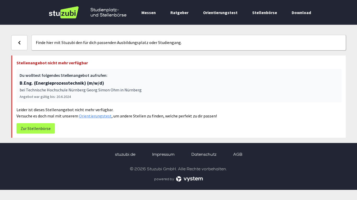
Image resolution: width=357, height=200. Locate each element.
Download (301, 12)
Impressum (163, 154)
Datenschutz (203, 154)
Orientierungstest (220, 12)
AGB (237, 154)
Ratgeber (179, 12)
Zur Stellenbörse (36, 128)
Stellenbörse (264, 12)
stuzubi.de (125, 154)
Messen (148, 12)
